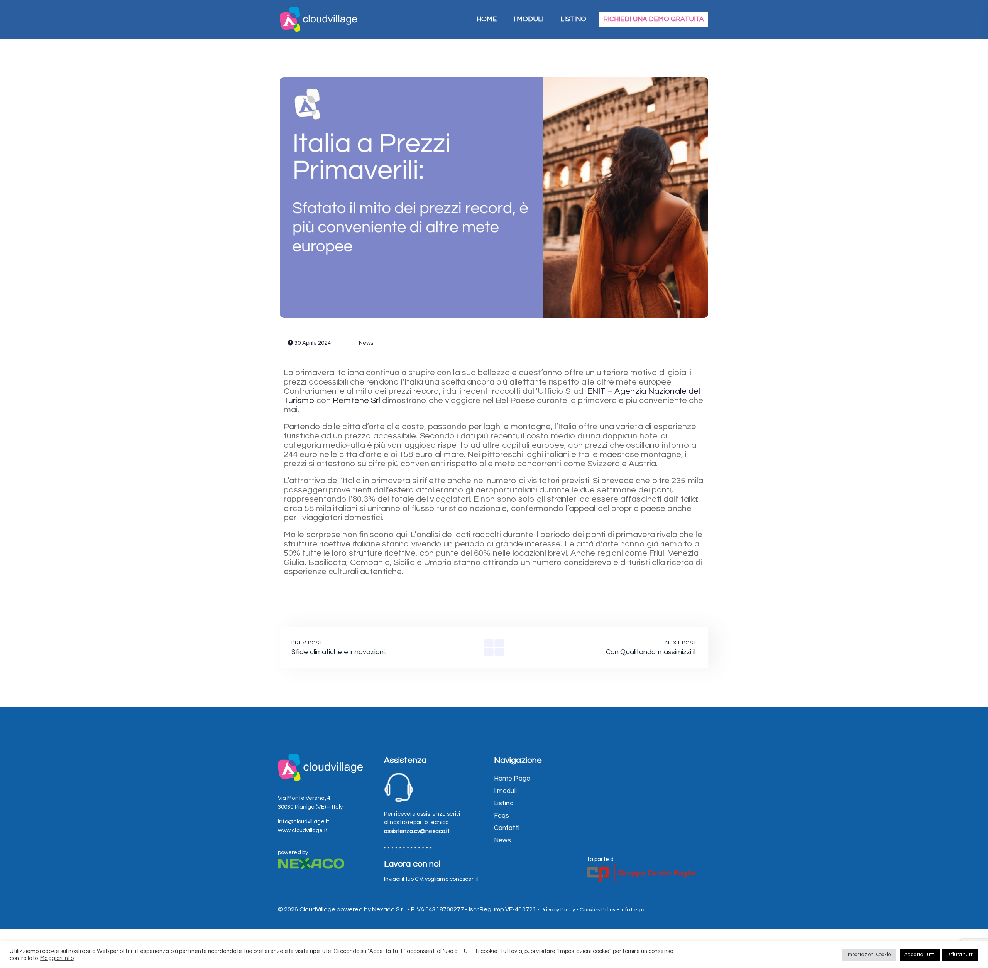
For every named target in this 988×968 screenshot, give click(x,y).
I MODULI (528, 19)
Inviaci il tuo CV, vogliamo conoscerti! (431, 879)
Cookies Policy (598, 909)
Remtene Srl (356, 400)
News (366, 343)
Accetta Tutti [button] (919, 954)
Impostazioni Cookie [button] (868, 954)
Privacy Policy (558, 909)
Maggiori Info (56, 958)
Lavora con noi (412, 864)
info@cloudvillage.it (303, 822)
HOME (487, 19)
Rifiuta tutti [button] (960, 954)
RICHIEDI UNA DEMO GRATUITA (653, 19)
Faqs (501, 815)
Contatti (506, 828)
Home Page (512, 778)
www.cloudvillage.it (303, 830)
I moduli (505, 791)
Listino (504, 803)
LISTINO (573, 19)
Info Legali (634, 909)
